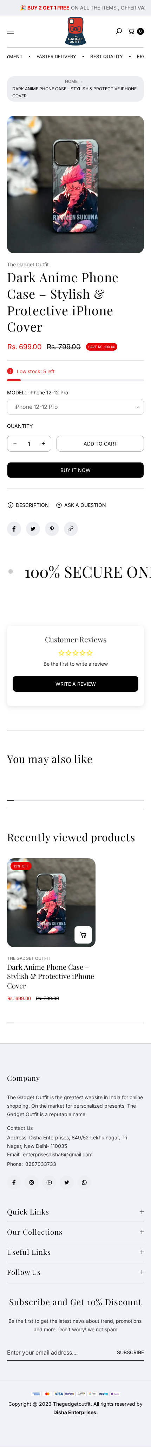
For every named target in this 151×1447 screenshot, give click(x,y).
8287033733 (40, 1164)
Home (71, 81)
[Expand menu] (10, 31)
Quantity (20, 426)
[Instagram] (32, 1182)
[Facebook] (14, 1182)
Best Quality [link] (94, 56)
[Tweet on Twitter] (33, 529)
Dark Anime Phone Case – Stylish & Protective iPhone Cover (50, 976)
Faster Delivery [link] (44, 56)
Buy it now (75, 470)
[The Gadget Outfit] (75, 31)
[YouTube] (49, 1182)
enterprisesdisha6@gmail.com (56, 1154)
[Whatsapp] (84, 1182)
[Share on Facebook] (14, 529)
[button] (118, 31)
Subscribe (130, 1352)
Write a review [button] (75, 684)
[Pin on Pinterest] (52, 529)
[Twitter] (67, 1182)
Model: (37, 392)
